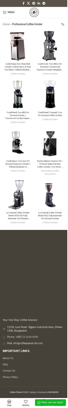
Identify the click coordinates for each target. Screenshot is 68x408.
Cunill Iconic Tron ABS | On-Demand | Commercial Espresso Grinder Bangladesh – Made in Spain (50, 67)
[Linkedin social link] (38, 3)
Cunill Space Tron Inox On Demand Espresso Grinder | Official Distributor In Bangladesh (17, 164)
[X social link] (28, 3)
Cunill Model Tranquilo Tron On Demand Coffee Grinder (50, 113)
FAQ (5, 364)
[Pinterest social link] (33, 3)
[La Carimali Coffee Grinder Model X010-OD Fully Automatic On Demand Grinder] (18, 195)
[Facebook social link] (23, 3)
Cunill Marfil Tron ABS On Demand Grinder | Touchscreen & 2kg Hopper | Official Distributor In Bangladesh (18, 115)
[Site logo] (34, 12)
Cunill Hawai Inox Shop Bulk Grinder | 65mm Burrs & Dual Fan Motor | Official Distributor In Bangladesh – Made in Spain (18, 67)
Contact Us (9, 371)
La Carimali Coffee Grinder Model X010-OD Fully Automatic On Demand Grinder (18, 216)
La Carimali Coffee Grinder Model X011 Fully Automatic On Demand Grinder (50, 216)
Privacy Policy (10, 377)
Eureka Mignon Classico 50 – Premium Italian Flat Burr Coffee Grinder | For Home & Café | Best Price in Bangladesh (50, 164)
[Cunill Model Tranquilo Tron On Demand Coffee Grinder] (50, 94)
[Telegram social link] (44, 3)
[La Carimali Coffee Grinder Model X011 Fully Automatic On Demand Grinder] (50, 195)
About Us (8, 358)
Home (6, 24)
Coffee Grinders (17, 74)
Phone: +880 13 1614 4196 (22, 337)
